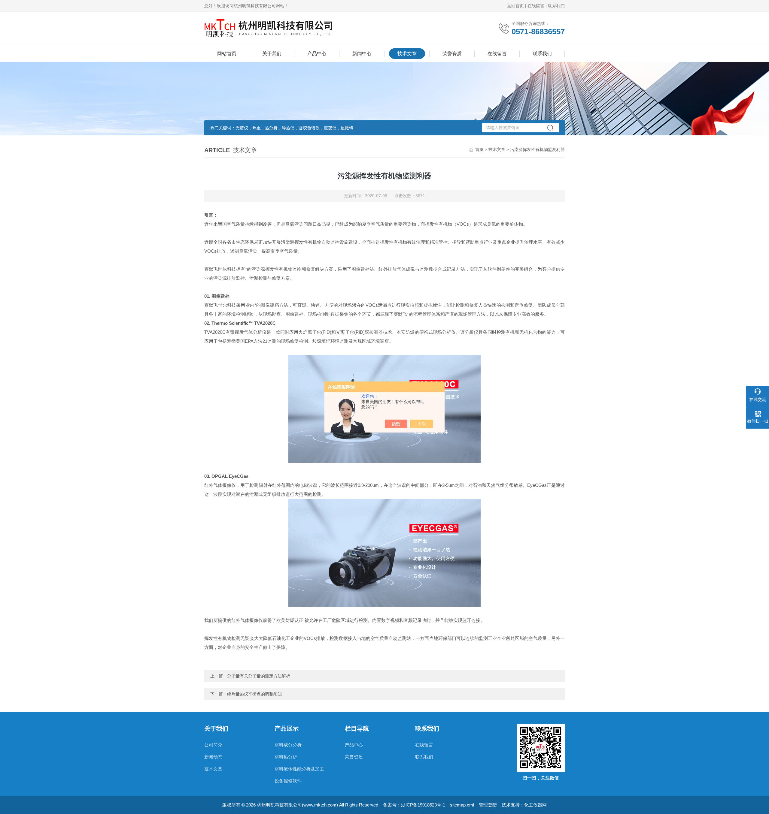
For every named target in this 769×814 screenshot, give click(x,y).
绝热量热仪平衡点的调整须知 (254, 694)
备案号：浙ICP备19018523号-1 (414, 804)
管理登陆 (488, 804)
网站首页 (226, 53)
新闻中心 (362, 53)
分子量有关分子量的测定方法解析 (258, 676)
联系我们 (556, 5)
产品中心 (317, 53)
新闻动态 (213, 756)
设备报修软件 (288, 780)
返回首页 (515, 5)
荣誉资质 (452, 53)
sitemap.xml (462, 804)
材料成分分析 (288, 744)
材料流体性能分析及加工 (299, 768)
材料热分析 (286, 756)
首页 (479, 149)
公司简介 (213, 744)
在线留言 (535, 5)
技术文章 (407, 53)
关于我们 (271, 53)
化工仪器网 (535, 804)
